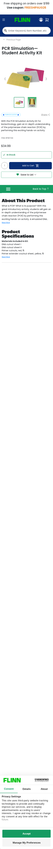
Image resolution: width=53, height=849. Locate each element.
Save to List (27, 174)
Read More (6, 222)
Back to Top (40, 189)
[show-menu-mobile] (4, 20)
